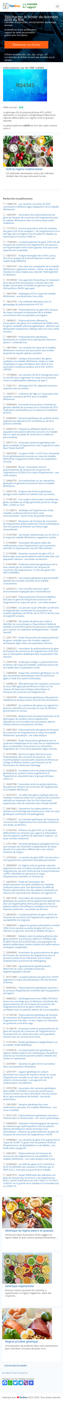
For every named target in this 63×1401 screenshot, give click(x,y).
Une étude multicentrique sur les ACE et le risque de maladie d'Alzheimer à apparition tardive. (30, 536)
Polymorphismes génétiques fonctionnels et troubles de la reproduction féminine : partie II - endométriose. (30, 339)
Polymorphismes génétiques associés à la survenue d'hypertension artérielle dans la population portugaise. (31, 990)
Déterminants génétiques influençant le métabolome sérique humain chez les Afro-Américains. (30, 699)
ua (22, 1372)
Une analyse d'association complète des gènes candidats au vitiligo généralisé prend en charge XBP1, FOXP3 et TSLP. (30, 502)
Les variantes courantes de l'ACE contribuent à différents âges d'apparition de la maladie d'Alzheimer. (31, 206)
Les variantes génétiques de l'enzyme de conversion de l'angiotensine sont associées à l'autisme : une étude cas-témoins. (31, 822)
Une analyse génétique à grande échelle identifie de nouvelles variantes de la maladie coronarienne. (30, 580)
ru (26, 1372)
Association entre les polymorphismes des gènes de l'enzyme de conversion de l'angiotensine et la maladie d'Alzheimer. (30, 787)
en (3, 1372)
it (18, 1372)
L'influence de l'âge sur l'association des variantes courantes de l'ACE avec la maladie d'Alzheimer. (30, 396)
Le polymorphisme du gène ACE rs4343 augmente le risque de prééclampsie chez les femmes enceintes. (30, 979)
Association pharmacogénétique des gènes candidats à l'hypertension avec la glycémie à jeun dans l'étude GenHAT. (31, 445)
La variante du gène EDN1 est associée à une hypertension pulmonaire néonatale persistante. (31, 859)
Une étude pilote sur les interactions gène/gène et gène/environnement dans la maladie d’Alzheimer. (29, 483)
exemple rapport (32, 6)
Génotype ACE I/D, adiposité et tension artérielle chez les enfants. (30, 387)
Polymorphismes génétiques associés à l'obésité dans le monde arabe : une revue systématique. (31, 1117)
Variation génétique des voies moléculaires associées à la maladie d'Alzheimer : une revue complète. (30, 1107)
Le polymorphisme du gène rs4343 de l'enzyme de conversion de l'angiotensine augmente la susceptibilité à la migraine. (30, 917)
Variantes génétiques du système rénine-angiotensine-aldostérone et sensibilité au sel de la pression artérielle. (31, 421)
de (7, 1372)
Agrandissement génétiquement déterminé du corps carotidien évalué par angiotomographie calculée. (27, 969)
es (15, 1372)
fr (11, 1372)
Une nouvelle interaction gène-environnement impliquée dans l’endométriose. (27, 590)
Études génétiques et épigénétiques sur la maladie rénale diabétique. (30, 1043)
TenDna (23, 1397)
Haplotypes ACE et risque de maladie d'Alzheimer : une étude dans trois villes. (29, 295)
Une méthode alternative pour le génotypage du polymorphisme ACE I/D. (27, 303)
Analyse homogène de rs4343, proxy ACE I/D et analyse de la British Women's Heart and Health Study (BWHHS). (29, 258)
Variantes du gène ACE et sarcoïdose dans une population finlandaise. (29, 1065)
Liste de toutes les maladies (15, 1365)
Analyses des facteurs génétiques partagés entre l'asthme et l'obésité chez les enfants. (29, 493)
